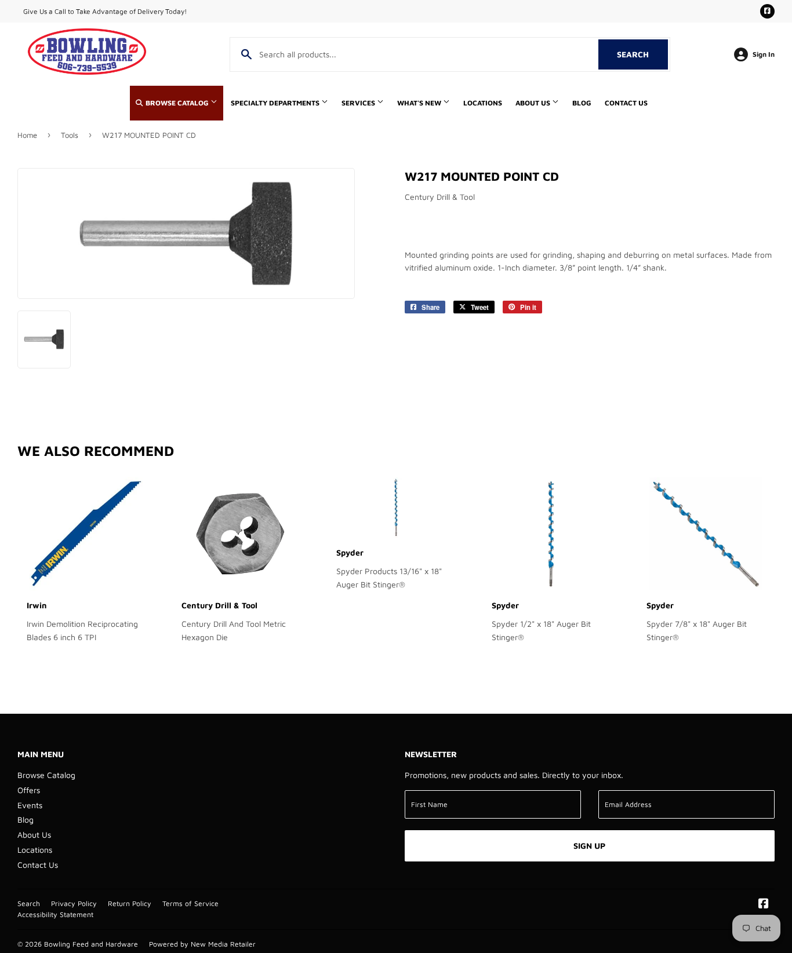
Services (359, 102)
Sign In (764, 54)
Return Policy (129, 903)
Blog (581, 102)
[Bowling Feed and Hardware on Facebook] (763, 905)
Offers (28, 790)
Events (29, 805)
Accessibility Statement (55, 914)
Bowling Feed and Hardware (91, 944)
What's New (420, 102)
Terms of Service (190, 903)
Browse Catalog (177, 102)
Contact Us (626, 102)
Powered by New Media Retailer (202, 944)
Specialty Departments (276, 102)
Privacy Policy (74, 903)
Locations (482, 102)
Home (27, 135)
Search (642, 54)
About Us (533, 102)
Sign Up (589, 845)
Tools (69, 135)
